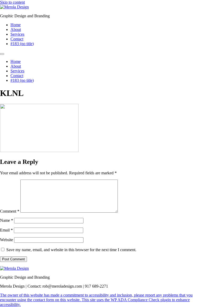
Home (15, 25)
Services (17, 34)
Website (6, 240)
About (15, 29)
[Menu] (2, 54)
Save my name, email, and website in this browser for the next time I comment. (71, 249)
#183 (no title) (22, 43)
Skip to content (12, 2)
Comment (9, 211)
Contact (16, 39)
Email (6, 230)
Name (6, 220)
